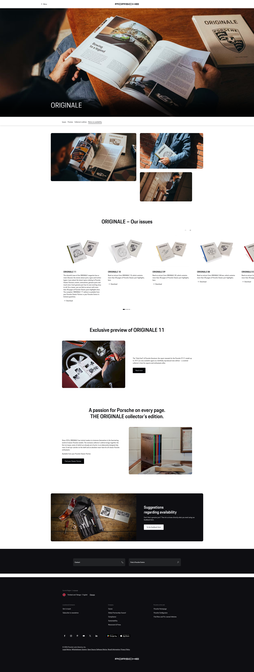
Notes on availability (95, 122)
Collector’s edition (81, 122)
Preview (70, 122)
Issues (64, 122)
